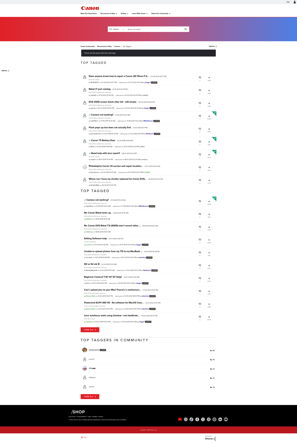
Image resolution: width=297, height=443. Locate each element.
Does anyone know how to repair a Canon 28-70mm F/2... (128, 76)
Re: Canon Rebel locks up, (106, 212)
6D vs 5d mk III (100, 264)
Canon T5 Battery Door (112, 140)
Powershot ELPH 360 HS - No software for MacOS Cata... (122, 302)
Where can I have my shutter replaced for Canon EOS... (126, 179)
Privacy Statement (81, 416)
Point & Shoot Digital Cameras (94, 293)
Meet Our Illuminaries (89, 13)
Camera (117, 46)
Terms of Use (72, 416)
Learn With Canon (138, 13)
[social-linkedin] (220, 419)
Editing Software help (104, 238)
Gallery (123, 13)
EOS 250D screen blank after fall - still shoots (122, 102)
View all (88, 330)
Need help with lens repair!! (114, 153)
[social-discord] (226, 419)
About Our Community (159, 13)
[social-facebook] (197, 419)
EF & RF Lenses (94, 79)
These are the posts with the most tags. (100, 53)
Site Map (94, 416)
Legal (89, 416)
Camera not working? (111, 114)
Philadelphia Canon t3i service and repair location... (124, 166)
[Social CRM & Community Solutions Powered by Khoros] (210, 438)
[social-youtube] (180, 419)
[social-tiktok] (191, 419)
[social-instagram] (186, 419)
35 (214, 378)
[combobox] (157, 29)
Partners (100, 416)
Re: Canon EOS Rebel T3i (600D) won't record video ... (121, 225)
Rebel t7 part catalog (108, 89)
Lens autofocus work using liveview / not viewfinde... (121, 315)
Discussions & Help (107, 13)
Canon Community (90, 8)
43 (214, 369)
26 (214, 387)
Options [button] (212, 46)
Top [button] (84, 437)
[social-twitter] (203, 419)
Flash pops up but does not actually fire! (118, 127)
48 (214, 359)
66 (214, 350)
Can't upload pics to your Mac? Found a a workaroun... (121, 289)
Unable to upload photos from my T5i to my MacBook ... (122, 251)
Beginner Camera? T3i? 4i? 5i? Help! (112, 277)
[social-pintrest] (214, 419)
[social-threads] (209, 419)
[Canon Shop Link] (77, 412)
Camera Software (90, 242)
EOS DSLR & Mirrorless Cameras (100, 92)
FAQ (287, 2)
